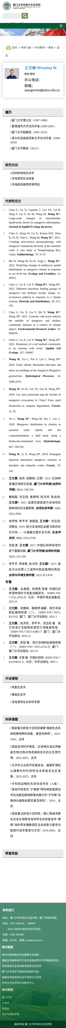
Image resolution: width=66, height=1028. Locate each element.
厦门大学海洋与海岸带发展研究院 (20, 971)
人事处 (5, 1003)
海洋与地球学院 (10, 1014)
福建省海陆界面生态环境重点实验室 (21, 977)
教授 (50, 47)
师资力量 (26, 47)
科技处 (5, 1008)
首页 (14, 47)
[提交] (25, 16)
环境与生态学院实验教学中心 (18, 982)
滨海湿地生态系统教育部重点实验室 (21, 966)
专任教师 (40, 47)
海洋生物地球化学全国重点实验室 (20, 954)
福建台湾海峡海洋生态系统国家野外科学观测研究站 (30, 960)
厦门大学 (7, 997)
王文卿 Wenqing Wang (42, 67)
